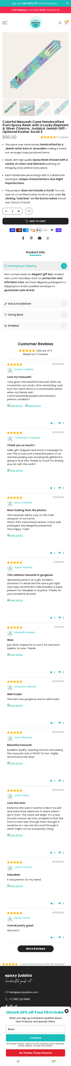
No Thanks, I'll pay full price (35, 1053)
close (67, 3)
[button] (48, 137)
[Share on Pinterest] (31, 238)
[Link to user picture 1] (15, 412)
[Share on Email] (39, 238)
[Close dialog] (67, 1011)
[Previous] (4, 65)
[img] (14, 364)
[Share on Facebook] (23, 238)
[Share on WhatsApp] (48, 238)
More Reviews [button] (35, 949)
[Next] (66, 65)
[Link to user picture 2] (33, 412)
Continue (35, 1038)
